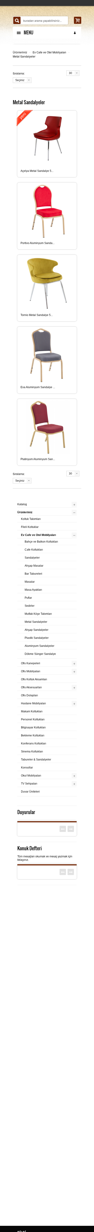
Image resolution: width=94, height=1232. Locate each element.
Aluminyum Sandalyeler (39, 646)
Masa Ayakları (33, 589)
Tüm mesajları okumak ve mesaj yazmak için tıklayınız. (44, 858)
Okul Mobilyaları (31, 775)
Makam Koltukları (31, 711)
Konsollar (27, 767)
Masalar (30, 581)
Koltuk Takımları (31, 519)
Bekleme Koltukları (32, 735)
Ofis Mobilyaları (30, 671)
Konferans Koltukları (33, 743)
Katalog (22, 504)
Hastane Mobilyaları (33, 703)
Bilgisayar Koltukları (33, 727)
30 (70, 73)
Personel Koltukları (32, 719)
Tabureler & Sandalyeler (36, 759)
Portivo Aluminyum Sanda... (38, 243)
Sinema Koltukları (32, 751)
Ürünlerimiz (20, 52)
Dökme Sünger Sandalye (40, 654)
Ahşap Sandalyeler (36, 629)
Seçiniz (19, 80)
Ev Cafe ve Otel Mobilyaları (49, 52)
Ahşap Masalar (34, 565)
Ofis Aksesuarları (31, 687)
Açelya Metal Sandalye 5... (37, 171)
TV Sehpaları (29, 783)
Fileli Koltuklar (30, 527)
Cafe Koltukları (34, 549)
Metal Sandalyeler (24, 56)
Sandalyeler (32, 557)
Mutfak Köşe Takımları (38, 613)
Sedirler (29, 605)
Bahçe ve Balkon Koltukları (41, 541)
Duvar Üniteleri (30, 791)
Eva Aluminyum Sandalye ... (38, 387)
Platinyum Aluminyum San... (38, 459)
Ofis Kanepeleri (30, 663)
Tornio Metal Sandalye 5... (37, 315)
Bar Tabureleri (33, 573)
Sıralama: (19, 73)
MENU (27, 33)
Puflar (28, 597)
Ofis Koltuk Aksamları (34, 679)
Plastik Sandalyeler (37, 637)
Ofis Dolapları (29, 695)
